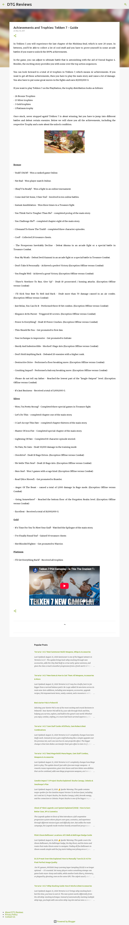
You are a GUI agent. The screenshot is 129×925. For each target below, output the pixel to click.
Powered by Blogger (66, 921)
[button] (15, 36)
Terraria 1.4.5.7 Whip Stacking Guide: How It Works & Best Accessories (63, 886)
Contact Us (10, 917)
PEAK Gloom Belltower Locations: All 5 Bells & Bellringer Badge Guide (63, 835)
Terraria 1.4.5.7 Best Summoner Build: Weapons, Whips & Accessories (62, 652)
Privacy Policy (11, 914)
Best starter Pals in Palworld (46, 703)
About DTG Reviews (14, 912)
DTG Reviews (19, 4)
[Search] (125, 4)
